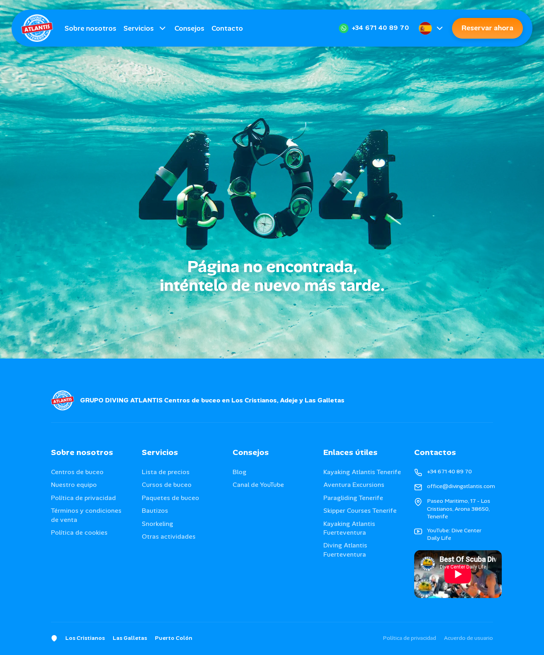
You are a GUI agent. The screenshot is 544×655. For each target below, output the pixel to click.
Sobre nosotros (90, 28)
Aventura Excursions (353, 484)
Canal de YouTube (258, 484)
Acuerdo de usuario (468, 637)
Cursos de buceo (167, 484)
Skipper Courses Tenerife (360, 510)
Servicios (138, 28)
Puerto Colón (173, 637)
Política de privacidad (83, 498)
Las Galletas (130, 637)
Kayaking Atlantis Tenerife (362, 472)
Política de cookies (79, 532)
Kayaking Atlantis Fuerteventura (349, 528)
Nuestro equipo (74, 484)
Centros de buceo (77, 472)
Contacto (227, 28)
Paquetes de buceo (170, 498)
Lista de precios (166, 472)
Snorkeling (157, 524)
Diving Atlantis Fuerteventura (345, 549)
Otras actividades (169, 536)
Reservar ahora (487, 28)
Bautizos (155, 510)
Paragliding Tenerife (353, 498)
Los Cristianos (85, 637)
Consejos (189, 28)
